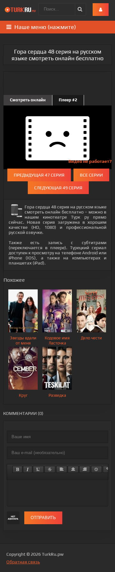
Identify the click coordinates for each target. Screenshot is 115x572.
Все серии (91, 174)
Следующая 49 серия (58, 187)
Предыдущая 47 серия (39, 174)
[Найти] (79, 9)
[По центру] (73, 469)
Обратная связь (23, 561)
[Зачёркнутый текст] (49, 469)
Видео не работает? (89, 161)
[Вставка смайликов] (96, 469)
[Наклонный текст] (27, 469)
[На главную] (21, 9)
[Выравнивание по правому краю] (84, 469)
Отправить (43, 517)
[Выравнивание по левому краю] (61, 469)
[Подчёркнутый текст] (38, 469)
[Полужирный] (17, 469)
